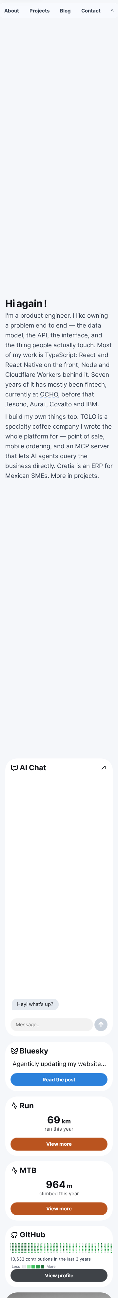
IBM (91, 404)
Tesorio (16, 404)
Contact (91, 11)
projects (85, 475)
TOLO (88, 416)
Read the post (59, 1079)
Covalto (60, 404)
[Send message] (101, 1024)
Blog (65, 11)
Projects (39, 11)
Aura (38, 404)
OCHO (49, 394)
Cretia (66, 466)
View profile (59, 1275)
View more (59, 1144)
